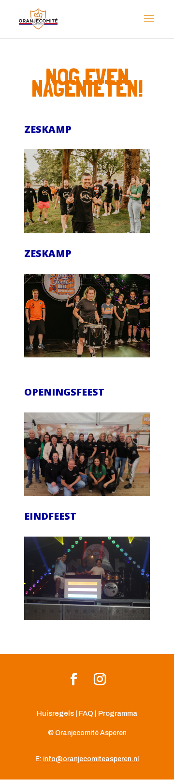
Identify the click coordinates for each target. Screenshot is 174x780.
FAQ (86, 713)
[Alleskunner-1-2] (87, 354)
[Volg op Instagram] (100, 679)
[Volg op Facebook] (73, 679)
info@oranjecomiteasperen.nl (91, 759)
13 (126, 224)
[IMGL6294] (87, 617)
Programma (117, 713)
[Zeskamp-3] (87, 230)
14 (134, 224)
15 (142, 224)
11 (109, 224)
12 (117, 224)
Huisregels (55, 713)
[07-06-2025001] (87, 493)
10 (101, 224)
